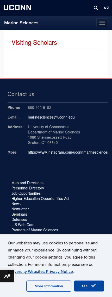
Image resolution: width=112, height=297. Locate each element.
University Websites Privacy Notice (40, 271)
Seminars (19, 214)
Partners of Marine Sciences (34, 229)
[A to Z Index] (106, 8)
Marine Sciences (21, 23)
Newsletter (20, 208)
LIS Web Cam (22, 224)
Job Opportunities (26, 193)
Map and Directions (27, 182)
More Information (49, 286)
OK (86, 286)
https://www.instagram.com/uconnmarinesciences (68, 152)
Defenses (19, 219)
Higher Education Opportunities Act (40, 198)
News (16, 203)
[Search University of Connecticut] (96, 8)
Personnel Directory (27, 187)
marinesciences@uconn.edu (51, 117)
